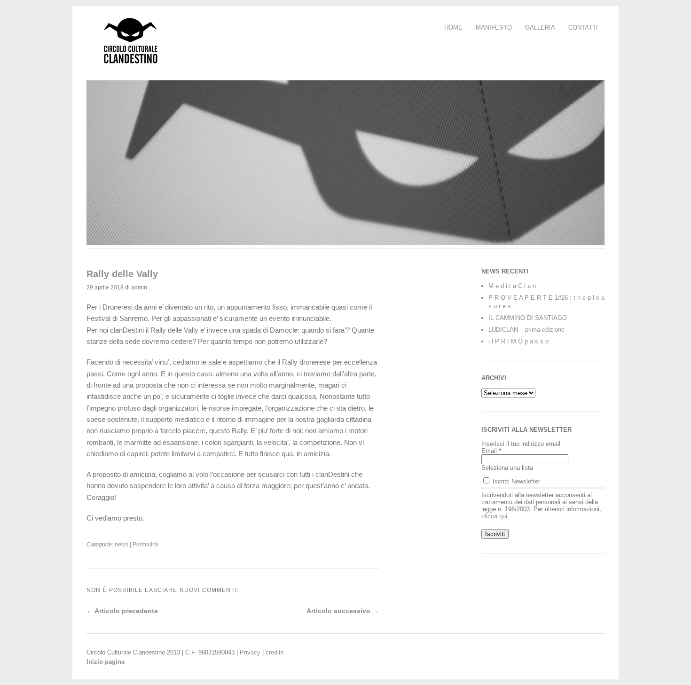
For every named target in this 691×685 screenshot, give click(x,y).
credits (275, 652)
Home (453, 27)
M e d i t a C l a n (512, 285)
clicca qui (494, 516)
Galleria (540, 27)
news (121, 544)
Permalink (145, 544)
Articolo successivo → (342, 611)
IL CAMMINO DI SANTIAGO (527, 317)
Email (491, 450)
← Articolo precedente (122, 611)
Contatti (583, 27)
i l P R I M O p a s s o (518, 341)
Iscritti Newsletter (515, 481)
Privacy (250, 652)
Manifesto (494, 27)
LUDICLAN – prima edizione (526, 329)
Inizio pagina (105, 661)
